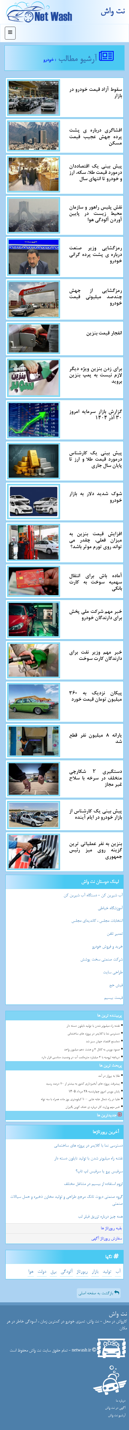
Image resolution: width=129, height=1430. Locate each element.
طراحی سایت (113, 972)
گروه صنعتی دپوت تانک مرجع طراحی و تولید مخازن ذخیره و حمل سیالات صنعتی (66, 1200)
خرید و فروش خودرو (107, 946)
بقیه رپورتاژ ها (111, 1228)
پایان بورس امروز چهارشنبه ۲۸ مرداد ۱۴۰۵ (94, 1091)
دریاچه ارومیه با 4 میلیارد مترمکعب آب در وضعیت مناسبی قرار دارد (80, 1057)
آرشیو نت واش (116, 1415)
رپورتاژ (82, 1272)
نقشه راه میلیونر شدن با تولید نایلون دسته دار (93, 1025)
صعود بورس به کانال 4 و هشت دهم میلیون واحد (92, 1049)
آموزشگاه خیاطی (110, 908)
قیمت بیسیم (113, 997)
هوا (30, 1272)
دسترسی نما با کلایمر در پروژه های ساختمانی (94, 1033)
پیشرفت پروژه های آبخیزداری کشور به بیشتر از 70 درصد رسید (83, 1083)
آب (118, 1272)
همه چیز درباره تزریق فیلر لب (100, 1216)
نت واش (112, 11)
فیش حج (116, 985)
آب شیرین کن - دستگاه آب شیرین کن (93, 895)
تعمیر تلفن (115, 933)
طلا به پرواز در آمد (109, 1075)
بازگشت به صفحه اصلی (96, 1293)
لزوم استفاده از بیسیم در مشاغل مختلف (93, 1183)
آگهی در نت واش (115, 1408)
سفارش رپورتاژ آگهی (106, 1238)
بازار (95, 1272)
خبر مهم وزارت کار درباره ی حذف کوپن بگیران (92, 1107)
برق (53, 1272)
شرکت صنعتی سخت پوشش (101, 959)
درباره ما (120, 1401)
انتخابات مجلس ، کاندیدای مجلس (97, 920)
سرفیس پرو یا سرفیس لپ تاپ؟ (99, 1171)
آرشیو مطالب (78, 59)
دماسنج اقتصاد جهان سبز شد (103, 1041)
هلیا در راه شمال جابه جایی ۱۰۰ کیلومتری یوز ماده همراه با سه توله (80, 1099)
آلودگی (66, 1272)
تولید (107, 1272)
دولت (42, 1272)
